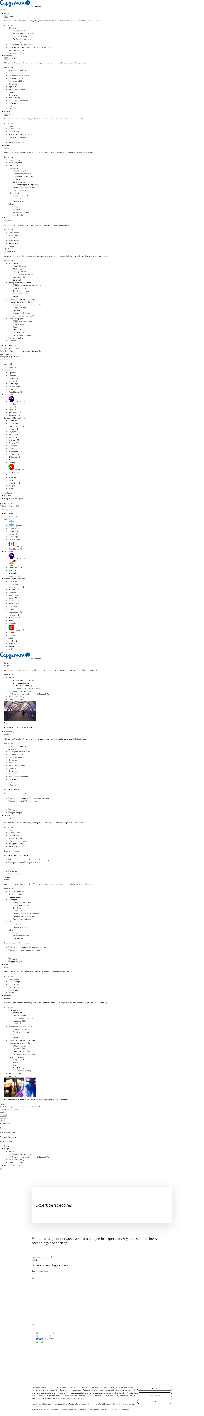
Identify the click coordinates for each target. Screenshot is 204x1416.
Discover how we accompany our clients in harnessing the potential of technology (36, 1099)
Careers (11, 148)
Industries (12, 58)
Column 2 (39, 1371)
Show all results (6, 1141)
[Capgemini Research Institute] (104, 711)
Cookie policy (40, 1313)
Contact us (43, 1366)
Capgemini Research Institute (15, 723)
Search (3, 1104)
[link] (20, 6)
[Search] (1, 9)
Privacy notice (44, 1382)
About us (11, 251)
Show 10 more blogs (40, 1271)
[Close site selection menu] (11, 354)
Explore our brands (11, 789)
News (10, 220)
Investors (39, 1297)
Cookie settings (41, 1310)
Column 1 (39, 1346)
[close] (3, 9)
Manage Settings (154, 1395)
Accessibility (40, 1302)
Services (11, 114)
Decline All (154, 1401)
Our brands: (36, 1329)
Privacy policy (40, 1305)
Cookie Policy (123, 1409)
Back (15, 31)
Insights (11, 16)
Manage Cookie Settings (47, 1390)
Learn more (8, 25)
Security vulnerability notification (46, 1308)
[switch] (1, 351)
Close (3, 1115)
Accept (154, 1388)
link (6, 16)
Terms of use (40, 1299)
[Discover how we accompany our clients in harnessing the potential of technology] (104, 1088)
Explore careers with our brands (16, 943)
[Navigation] (5, 9)
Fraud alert (39, 1316)
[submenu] (11, 663)
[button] (13, 498)
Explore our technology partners (16, 794)
